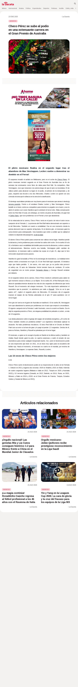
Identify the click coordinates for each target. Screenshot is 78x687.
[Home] (8, 3)
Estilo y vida (69, 8)
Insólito (61, 8)
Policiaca (54, 8)
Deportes (46, 8)
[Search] (75, 3)
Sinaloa (21, 8)
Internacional (13, 8)
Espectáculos (36, 8)
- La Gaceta (65, 16)
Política (28, 8)
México (4, 8)
